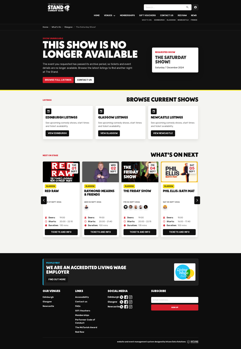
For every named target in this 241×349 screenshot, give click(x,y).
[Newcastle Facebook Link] (126, 306)
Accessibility (82, 297)
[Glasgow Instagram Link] (130, 302)
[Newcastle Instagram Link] (130, 306)
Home (97, 15)
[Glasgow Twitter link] (121, 302)
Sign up (174, 307)
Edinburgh (159, 20)
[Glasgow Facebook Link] (126, 302)
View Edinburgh (57, 133)
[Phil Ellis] (165, 207)
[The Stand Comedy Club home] (59, 7)
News (194, 15)
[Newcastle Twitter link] (121, 306)
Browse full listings (58, 80)
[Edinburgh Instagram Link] (130, 297)
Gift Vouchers (147, 15)
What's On (56, 27)
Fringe (194, 20)
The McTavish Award (86, 327)
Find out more (57, 279)
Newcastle (183, 20)
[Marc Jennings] (146, 207)
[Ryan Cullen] (136, 207)
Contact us (84, 80)
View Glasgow (109, 133)
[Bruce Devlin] (141, 207)
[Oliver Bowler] (131, 207)
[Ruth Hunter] (126, 207)
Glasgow (171, 20)
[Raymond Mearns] (86, 207)
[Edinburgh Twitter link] (121, 297)
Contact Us (166, 15)
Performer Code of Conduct (85, 321)
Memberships (127, 15)
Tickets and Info (61, 232)
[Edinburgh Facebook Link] (126, 297)
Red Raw (182, 15)
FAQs (77, 306)
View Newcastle (163, 133)
